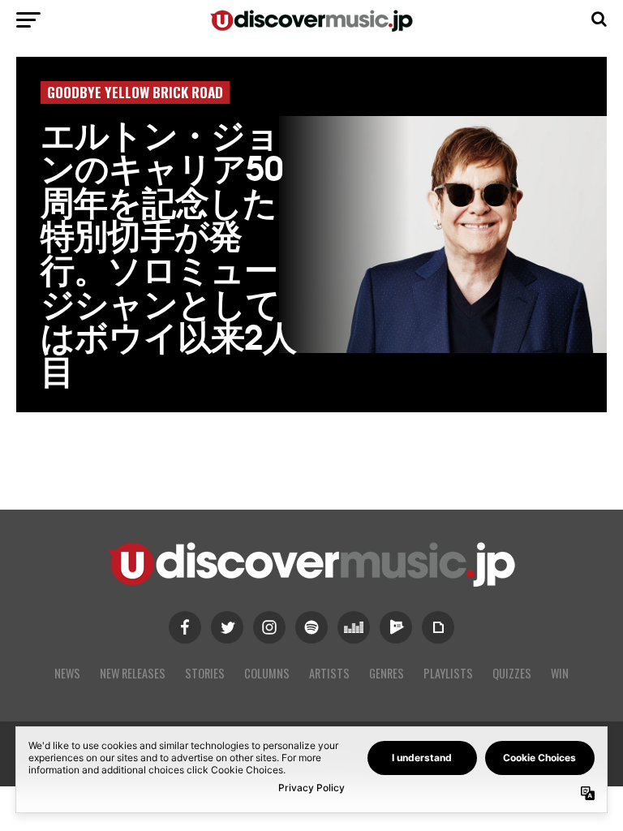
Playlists (448, 673)
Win (560, 673)
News (67, 673)
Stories (205, 673)
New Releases (132, 673)
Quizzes (511, 673)
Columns (267, 673)
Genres (386, 673)
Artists (329, 673)
